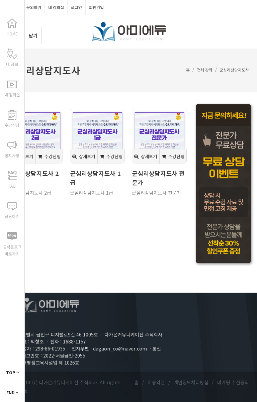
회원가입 (96, 7)
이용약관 (156, 382)
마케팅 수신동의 (233, 382)
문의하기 (33, 7)
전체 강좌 (204, 70)
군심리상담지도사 (234, 70)
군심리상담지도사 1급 (91, 192)
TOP (11, 372)
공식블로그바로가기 (12, 250)
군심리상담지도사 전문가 (156, 192)
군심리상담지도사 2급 (29, 192)
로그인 (76, 7)
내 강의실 (56, 7)
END (10, 392)
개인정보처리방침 (191, 382)
